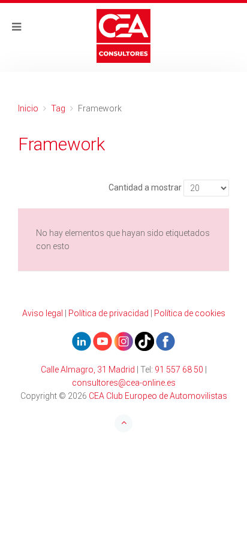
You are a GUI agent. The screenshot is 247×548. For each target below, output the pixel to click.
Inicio (28, 108)
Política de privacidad (108, 313)
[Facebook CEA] (165, 341)
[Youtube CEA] (81, 341)
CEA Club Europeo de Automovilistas (158, 396)
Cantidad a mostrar (145, 187)
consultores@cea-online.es (124, 382)
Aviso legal (42, 313)
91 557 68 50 (179, 369)
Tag (58, 108)
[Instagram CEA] (123, 341)
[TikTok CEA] (144, 341)
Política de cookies (189, 313)
